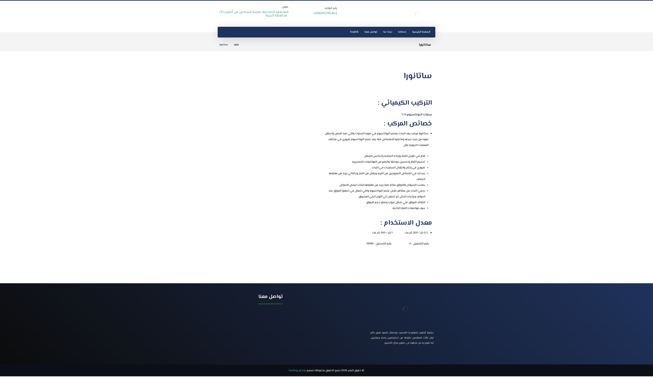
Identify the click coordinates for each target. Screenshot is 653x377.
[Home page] (246, 45)
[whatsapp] (222, 32)
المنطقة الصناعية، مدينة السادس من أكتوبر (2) (252, 310)
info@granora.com (267, 322)
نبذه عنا (353, 321)
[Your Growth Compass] (417, 14)
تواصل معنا (351, 327)
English (353, 332)
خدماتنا (354, 316)
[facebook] (430, 354)
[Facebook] (230, 32)
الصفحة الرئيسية (349, 310)
